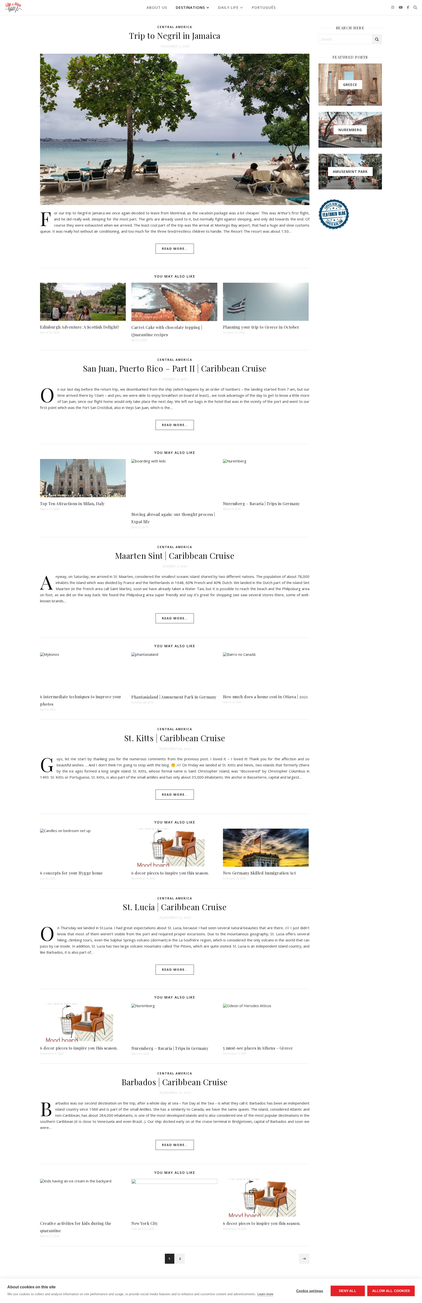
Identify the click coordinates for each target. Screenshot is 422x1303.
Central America (174, 27)
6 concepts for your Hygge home (71, 873)
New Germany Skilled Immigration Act (259, 873)
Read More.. (175, 248)
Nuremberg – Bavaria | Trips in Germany (261, 503)
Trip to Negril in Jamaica (175, 35)
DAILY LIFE (228, 7)
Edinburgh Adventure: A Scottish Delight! (79, 327)
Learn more (265, 1294)
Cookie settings (309, 1291)
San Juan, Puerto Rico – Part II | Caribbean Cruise (175, 368)
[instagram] (393, 7)
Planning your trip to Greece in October (261, 327)
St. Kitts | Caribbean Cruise (174, 737)
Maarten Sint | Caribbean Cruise (175, 555)
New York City (144, 1223)
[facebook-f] (408, 7)
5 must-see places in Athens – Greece (258, 1048)
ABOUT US (157, 7)
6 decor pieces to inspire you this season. (170, 873)
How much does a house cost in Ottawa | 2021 (265, 696)
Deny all (347, 1291)
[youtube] (401, 7)
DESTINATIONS (190, 7)
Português (264, 7)
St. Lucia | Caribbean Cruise (175, 906)
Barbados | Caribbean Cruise (175, 1081)
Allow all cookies (391, 1291)
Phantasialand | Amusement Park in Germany (174, 696)
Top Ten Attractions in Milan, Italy (72, 503)
